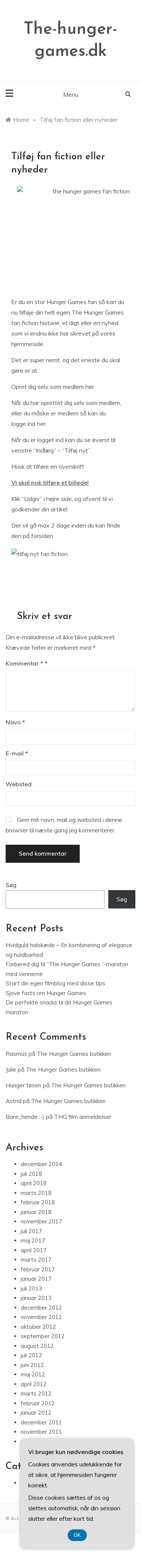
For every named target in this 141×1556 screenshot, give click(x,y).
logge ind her (28, 423)
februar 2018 (38, 1202)
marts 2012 (36, 1393)
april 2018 (34, 1183)
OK (77, 1535)
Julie (11, 1069)
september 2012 (43, 1336)
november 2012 (41, 1317)
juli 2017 (31, 1231)
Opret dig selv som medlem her (52, 386)
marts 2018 (36, 1192)
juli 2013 (31, 1288)
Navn (15, 722)
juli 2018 (31, 1173)
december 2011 (41, 1422)
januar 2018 (36, 1212)
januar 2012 (36, 1412)
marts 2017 (36, 1259)
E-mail (17, 753)
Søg (11, 885)
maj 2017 (33, 1240)
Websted (19, 784)
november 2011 (41, 1431)
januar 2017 (36, 1278)
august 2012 (37, 1345)
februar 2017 (38, 1269)
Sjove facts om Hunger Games (46, 993)
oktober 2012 (38, 1326)
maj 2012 (33, 1374)
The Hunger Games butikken (74, 1053)
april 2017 (34, 1250)
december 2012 (41, 1307)
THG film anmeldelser (82, 1116)
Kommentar (24, 663)
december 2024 (41, 1164)
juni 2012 (32, 1365)
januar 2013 (36, 1297)
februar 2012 (38, 1403)
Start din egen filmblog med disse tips (55, 983)
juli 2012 (31, 1355)
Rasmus (16, 1053)
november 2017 (41, 1221)
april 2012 (34, 1384)
